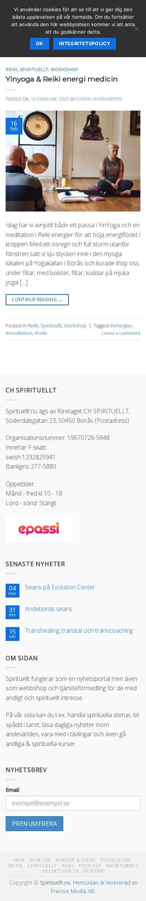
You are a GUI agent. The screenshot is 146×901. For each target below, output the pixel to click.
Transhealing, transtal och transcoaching (79, 630)
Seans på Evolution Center (60, 587)
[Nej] (136, 31)
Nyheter (40, 860)
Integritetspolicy (84, 43)
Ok (39, 43)
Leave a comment (120, 333)
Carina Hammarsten (99, 99)
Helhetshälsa (60, 871)
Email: (13, 789)
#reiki (40, 333)
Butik (15, 866)
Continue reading (37, 299)
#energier (121, 325)
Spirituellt (34, 69)
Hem (18, 860)
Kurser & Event (76, 860)
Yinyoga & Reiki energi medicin (62, 78)
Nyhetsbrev (121, 866)
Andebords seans (48, 609)
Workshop (64, 69)
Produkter (116, 860)
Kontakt (95, 871)
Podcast (90, 866)
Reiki (12, 69)
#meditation (19, 333)
